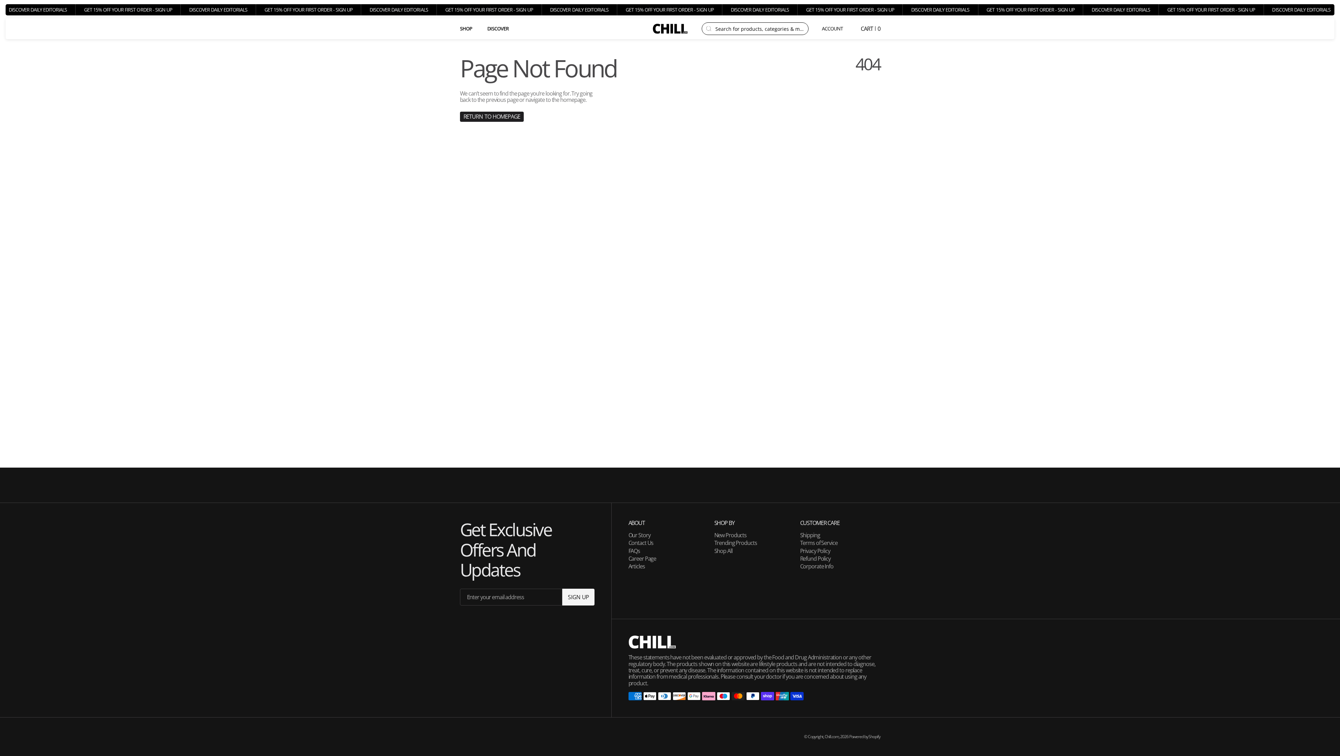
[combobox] (759, 29)
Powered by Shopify (864, 737)
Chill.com (832, 737)
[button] (833, 28)
